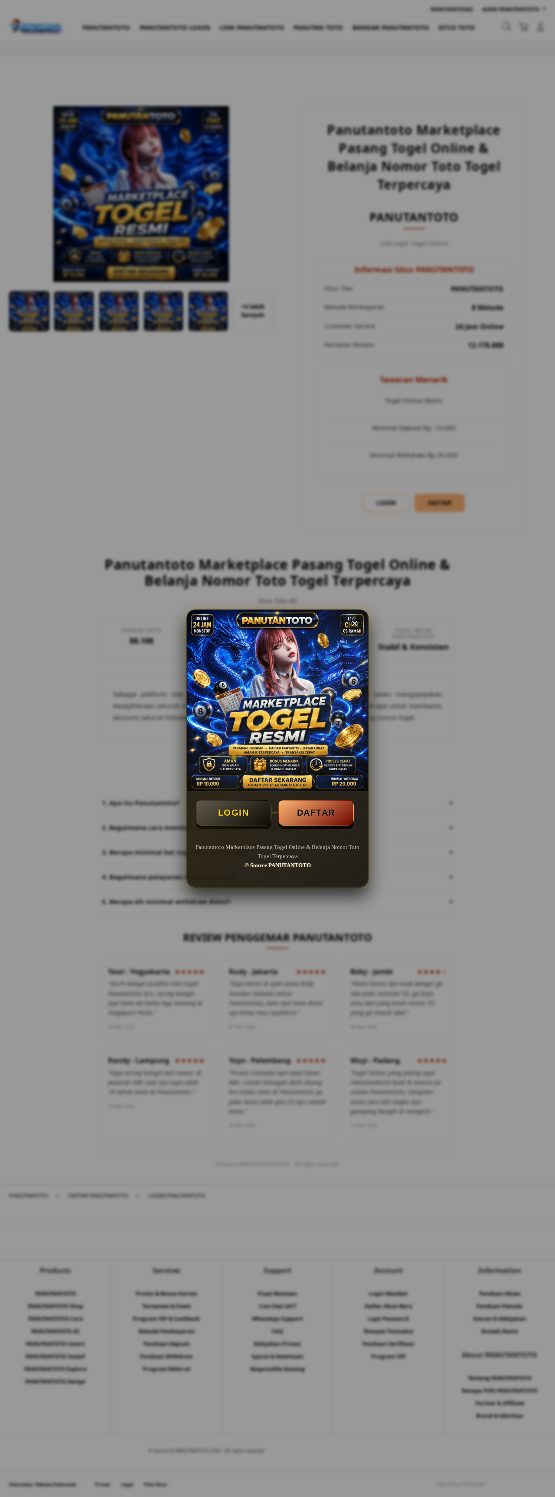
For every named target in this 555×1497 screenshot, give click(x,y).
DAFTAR (316, 812)
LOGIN (233, 812)
